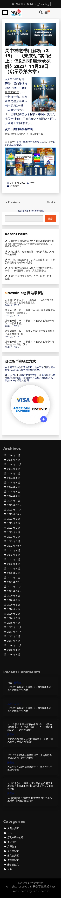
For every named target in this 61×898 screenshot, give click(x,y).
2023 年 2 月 (13, 541)
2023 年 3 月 (13, 536)
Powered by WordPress (30, 882)
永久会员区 (13, 855)
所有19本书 (12, 92)
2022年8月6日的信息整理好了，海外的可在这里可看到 (29, 768)
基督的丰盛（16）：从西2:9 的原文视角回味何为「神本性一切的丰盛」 (30, 311)
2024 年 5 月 (13, 482)
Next (50, 202)
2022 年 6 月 (13, 564)
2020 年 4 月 (13, 609)
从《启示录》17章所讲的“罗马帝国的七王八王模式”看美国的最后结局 (29, 799)
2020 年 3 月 (13, 613)
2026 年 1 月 (13, 459)
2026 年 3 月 (13, 455)
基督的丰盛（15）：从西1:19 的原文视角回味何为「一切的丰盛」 (29, 322)
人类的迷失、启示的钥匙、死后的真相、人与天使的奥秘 (29, 253)
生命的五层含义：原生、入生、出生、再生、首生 (29, 277)
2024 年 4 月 (13, 487)
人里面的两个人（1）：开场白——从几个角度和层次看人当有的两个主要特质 (29, 301)
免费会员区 (13, 828)
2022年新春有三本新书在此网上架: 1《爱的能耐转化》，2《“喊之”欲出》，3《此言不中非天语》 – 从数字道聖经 (30, 727)
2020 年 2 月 (13, 618)
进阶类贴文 (13, 864)
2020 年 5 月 (13, 604)
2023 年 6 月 (13, 532)
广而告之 (14, 185)
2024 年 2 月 (13, 496)
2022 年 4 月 (13, 573)
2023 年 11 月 (14, 509)
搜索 (50, 218)
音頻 (9, 869)
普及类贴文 (13, 851)
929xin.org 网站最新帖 (26, 293)
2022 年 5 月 (13, 568)
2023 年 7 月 (13, 527)
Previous (14, 202)
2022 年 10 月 (14, 545)
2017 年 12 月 (14, 627)
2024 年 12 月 (14, 464)
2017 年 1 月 (13, 640)
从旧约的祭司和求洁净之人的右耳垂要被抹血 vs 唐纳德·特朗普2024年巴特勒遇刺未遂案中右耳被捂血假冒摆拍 (30, 243)
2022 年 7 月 (13, 559)
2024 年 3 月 (13, 491)
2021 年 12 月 (14, 582)
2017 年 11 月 (14, 631)
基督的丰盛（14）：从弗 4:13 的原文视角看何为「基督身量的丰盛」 (29, 332)
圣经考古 (11, 841)
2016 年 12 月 (14, 645)
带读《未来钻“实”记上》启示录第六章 (24, 134)
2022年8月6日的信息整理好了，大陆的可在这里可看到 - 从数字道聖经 (29, 757)
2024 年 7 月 (13, 473)
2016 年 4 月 (13, 654)
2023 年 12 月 (14, 505)
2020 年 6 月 (13, 600)
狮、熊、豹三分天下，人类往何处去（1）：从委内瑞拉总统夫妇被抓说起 (30, 261)
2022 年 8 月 (13, 554)
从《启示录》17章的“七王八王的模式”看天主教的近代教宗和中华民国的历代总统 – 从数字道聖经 (30, 786)
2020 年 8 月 (13, 595)
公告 (9, 832)
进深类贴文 (13, 860)
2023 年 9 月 (13, 518)
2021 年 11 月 (14, 586)
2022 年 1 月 (13, 577)
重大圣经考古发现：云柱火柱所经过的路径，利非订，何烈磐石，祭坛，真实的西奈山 (29, 269)
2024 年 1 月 (13, 500)
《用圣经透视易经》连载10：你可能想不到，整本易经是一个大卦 (30, 688)
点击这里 (9, 141)
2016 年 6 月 (13, 649)
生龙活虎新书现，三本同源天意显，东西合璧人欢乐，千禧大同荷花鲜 (30, 740)
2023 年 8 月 (13, 523)
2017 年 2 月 (13, 636)
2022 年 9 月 (13, 550)
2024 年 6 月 (13, 478)
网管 (32, 182)
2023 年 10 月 (14, 514)
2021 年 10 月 (14, 591)
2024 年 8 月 (13, 469)
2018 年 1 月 (13, 622)
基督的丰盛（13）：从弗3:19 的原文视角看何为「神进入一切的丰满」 (29, 343)
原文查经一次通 (15, 837)
